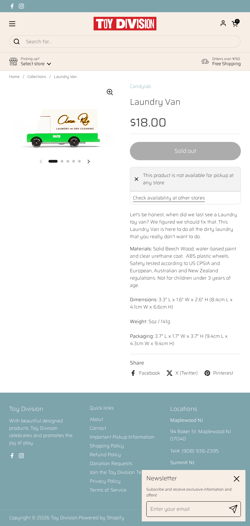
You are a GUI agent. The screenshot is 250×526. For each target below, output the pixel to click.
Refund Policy (105, 454)
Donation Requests (111, 463)
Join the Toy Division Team (119, 472)
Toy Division (64, 517)
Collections (36, 77)
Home (14, 77)
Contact (98, 428)
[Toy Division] (125, 23)
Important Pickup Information (122, 437)
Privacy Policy (105, 481)
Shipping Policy (107, 446)
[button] (235, 24)
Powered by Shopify (101, 517)
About (96, 419)
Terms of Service (108, 490)
